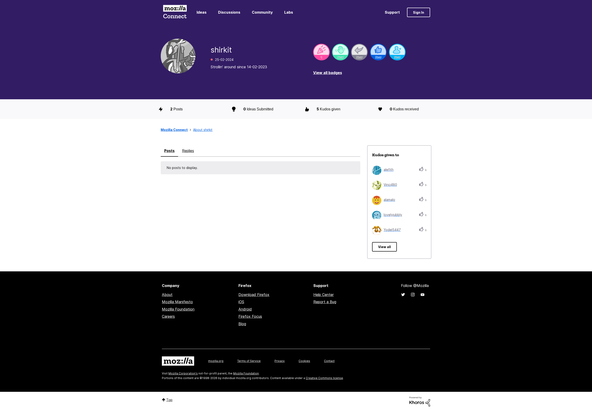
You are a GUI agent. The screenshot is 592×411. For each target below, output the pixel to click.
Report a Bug (324, 301)
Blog (242, 323)
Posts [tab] (169, 150)
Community (262, 12)
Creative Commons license (324, 378)
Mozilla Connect (175, 12)
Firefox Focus (250, 316)
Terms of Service (249, 361)
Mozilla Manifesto (177, 301)
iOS (241, 301)
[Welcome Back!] (340, 52)
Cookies (304, 361)
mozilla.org (215, 361)
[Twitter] (403, 295)
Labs (288, 12)
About (167, 294)
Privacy (279, 361)
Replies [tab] (188, 150)
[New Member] (397, 52)
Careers (168, 316)
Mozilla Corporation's (183, 373)
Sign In (418, 12)
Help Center (323, 294)
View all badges (327, 72)
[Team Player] (378, 52)
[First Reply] (359, 52)
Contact (329, 361)
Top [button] (169, 400)
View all (384, 247)
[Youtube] (422, 295)
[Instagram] (413, 295)
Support (392, 12)
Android (245, 309)
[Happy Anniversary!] (321, 52)
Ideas (202, 12)
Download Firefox (253, 294)
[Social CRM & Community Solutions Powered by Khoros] (419, 401)
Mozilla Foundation (178, 309)
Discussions (229, 12)
